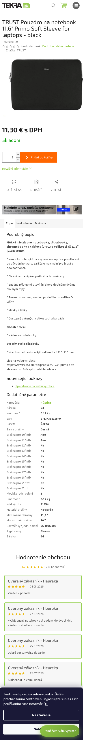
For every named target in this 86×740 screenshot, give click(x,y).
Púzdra (46, 403)
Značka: (16, 50)
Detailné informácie (15, 169)
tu (46, 704)
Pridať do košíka (42, 157)
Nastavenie (41, 715)
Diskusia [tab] (40, 223)
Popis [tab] (9, 223)
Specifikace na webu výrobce (34, 386)
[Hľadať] (53, 5)
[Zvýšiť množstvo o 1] (18, 154)
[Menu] (76, 5)
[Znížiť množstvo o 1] (18, 159)
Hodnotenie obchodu (43, 556)
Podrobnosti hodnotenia (58, 46)
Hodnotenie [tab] (24, 223)
